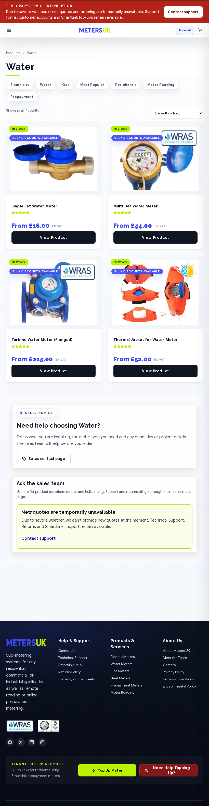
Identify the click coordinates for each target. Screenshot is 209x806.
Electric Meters (123, 656)
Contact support (183, 12)
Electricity (19, 84)
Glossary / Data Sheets (76, 679)
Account (184, 30)
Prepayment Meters (126, 685)
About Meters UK (176, 650)
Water (45, 84)
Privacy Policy (173, 672)
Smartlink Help (70, 665)
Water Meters (121, 664)
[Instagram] (42, 742)
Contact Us (67, 650)
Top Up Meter (110, 770)
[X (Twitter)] (20, 742)
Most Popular (92, 84)
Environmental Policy (179, 686)
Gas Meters (120, 671)
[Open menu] (9, 30)
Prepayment (21, 96)
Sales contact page (47, 459)
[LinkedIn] (31, 742)
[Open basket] (200, 30)
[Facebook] (10, 742)
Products (13, 52)
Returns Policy (69, 672)
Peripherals (126, 84)
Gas (66, 84)
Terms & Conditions (178, 679)
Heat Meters (120, 678)
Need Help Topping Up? (171, 770)
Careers (169, 665)
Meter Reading (160, 84)
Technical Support (72, 657)
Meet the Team (175, 657)
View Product (53, 237)
